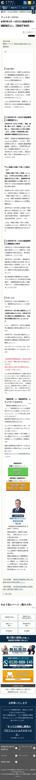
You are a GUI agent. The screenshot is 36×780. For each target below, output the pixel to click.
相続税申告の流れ (27, 624)
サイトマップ (23, 755)
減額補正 (6, 46)
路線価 (21, 44)
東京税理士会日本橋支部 (16, 526)
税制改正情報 (5, 762)
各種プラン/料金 (9, 624)
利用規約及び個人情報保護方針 (7, 748)
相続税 (16, 44)
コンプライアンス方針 (25, 748)
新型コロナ (27, 44)
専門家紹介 (9, 631)
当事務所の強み (9, 617)
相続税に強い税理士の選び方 (26, 617)
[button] (34, 12)
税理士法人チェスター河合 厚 (18, 521)
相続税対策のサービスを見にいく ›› (18, 471)
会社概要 (26, 631)
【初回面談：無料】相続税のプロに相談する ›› (18, 486)
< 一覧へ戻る (7, 594)
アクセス (4, 755)
